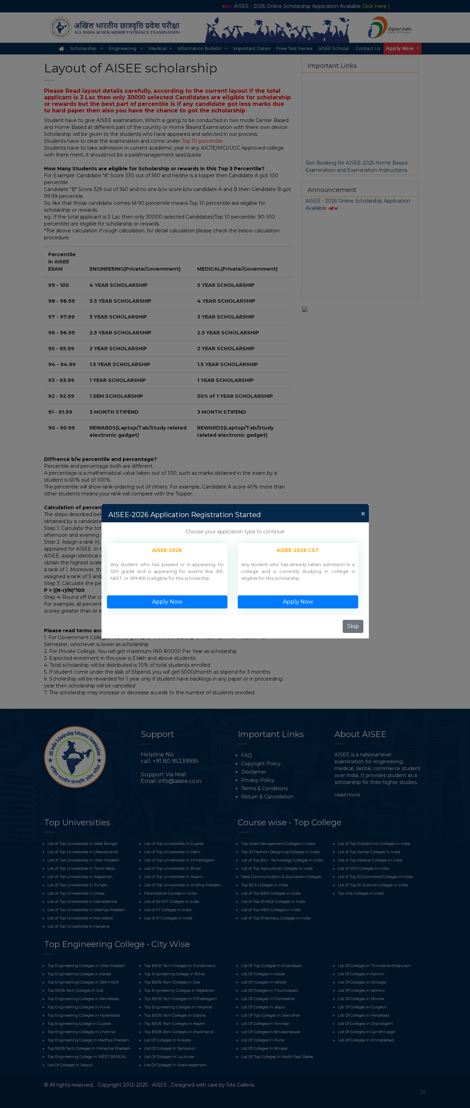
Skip (353, 626)
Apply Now (167, 601)
